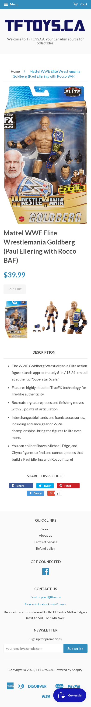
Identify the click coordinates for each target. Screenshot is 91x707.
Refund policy (45, 548)
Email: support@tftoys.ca (46, 597)
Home (15, 71)
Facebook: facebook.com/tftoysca (45, 604)
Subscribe (75, 648)
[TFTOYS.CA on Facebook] (45, 573)
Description (43, 352)
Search (45, 529)
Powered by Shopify (68, 670)
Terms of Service (45, 542)
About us (45, 535)
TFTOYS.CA (44, 670)
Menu (13, 4)
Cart (84, 4)
